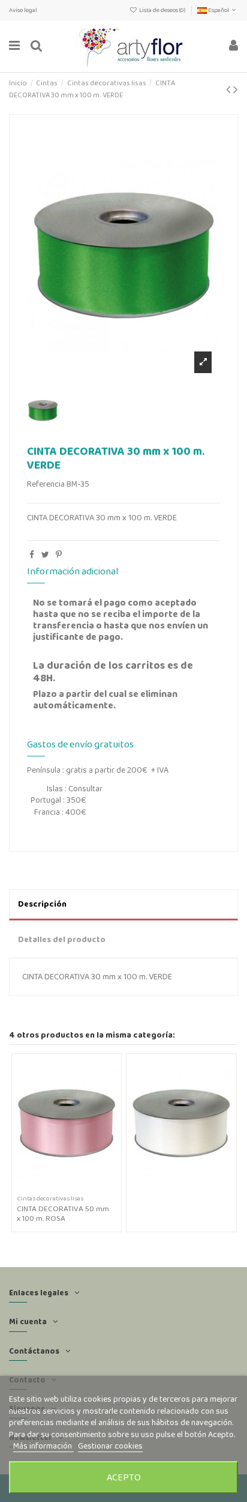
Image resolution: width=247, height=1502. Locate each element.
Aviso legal (23, 9)
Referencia (46, 484)
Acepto (124, 1477)
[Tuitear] (45, 555)
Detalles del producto (62, 939)
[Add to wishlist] (58, 1187)
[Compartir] (31, 555)
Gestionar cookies (110, 1446)
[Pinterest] (59, 555)
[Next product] (235, 89)
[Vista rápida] (75, 1187)
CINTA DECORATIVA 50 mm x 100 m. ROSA (63, 1213)
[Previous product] (229, 89)
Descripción (42, 904)
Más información (43, 1446)
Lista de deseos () (162, 9)
